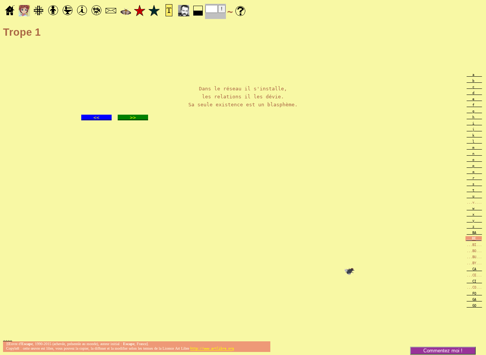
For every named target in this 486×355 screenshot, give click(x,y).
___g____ (474, 111)
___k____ (474, 135)
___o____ (474, 160)
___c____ (474, 87)
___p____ (474, 166)
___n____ (474, 154)
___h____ (474, 117)
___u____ (474, 196)
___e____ (474, 99)
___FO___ (474, 293)
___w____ (474, 208)
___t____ (474, 190)
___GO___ (474, 306)
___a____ (474, 75)
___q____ (474, 172)
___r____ (474, 178)
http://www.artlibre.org (212, 349)
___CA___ (474, 269)
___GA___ (474, 299)
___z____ (474, 227)
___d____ (474, 93)
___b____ (474, 81)
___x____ (474, 214)
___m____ (474, 148)
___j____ (474, 129)
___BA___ (474, 233)
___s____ (474, 184)
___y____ (474, 220)
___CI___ (474, 281)
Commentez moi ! (442, 350)
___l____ (474, 142)
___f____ (474, 105)
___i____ (474, 123)
